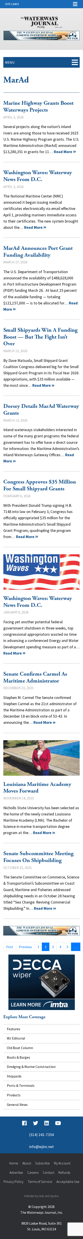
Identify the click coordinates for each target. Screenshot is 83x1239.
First (9, 947)
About (26, 1163)
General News (17, 1104)
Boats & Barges (18, 1057)
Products (14, 1095)
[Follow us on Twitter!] (35, 1123)
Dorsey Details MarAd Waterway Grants (41, 410)
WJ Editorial (16, 1038)
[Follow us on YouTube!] (58, 1123)
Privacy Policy (13, 1181)
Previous (25, 947)
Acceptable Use (67, 1181)
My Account (62, 1163)
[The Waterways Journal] (41, 22)
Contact (48, 1172)
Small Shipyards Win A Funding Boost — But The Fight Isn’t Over (40, 337)
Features (13, 1029)
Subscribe (42, 1163)
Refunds (64, 1172)
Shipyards (14, 1076)
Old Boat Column (20, 1048)
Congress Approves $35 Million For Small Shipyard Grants (39, 485)
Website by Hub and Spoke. (41, 1196)
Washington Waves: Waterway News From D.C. (37, 176)
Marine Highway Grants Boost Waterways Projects (38, 107)
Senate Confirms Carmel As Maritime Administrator (35, 678)
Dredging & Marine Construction (31, 1066)
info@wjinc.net (41, 1146)
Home (13, 1163)
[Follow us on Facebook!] (24, 1123)
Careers (33, 1172)
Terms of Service (40, 1181)
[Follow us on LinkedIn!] (46, 1123)
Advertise (16, 1172)
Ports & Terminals (21, 1085)
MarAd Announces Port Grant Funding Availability (38, 252)
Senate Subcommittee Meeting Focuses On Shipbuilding (38, 857)
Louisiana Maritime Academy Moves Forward (41, 758)
